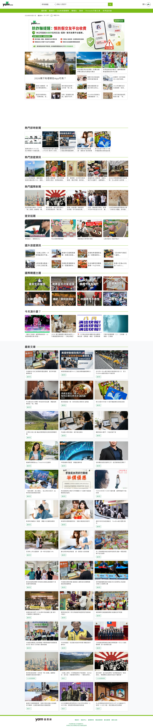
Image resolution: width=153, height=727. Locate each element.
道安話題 (30, 216)
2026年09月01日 (30, 15)
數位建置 (107, 720)
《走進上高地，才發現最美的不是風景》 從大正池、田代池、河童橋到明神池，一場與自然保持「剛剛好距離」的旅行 (76, 675)
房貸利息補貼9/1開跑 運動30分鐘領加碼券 (40, 521)
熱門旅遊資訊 (33, 157)
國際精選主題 (33, 273)
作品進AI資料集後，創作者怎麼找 (72, 432)
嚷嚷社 (74, 11)
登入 (144, 4)
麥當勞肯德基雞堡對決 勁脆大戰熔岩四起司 (75, 521)
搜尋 (81, 11)
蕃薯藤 (8, 4)
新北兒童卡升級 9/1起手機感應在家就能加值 (110, 402)
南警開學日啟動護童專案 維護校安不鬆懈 (109, 612)
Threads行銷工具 (92, 11)
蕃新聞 (44, 11)
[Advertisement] (72, 113)
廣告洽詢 (114, 720)
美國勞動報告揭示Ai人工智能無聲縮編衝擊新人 (76, 371)
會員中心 (84, 720)
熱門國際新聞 (33, 186)
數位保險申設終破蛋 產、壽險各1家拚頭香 (75, 551)
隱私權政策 (99, 720)
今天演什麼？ (33, 311)
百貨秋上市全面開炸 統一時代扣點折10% (40, 551)
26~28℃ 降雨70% (51, 15)
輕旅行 (52, 11)
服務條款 (91, 720)
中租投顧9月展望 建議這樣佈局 (71, 462)
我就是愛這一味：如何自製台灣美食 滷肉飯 (75, 402)
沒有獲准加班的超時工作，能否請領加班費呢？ (111, 462)
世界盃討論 (107, 11)
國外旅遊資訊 (33, 245)
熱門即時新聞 (33, 127)
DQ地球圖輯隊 (63, 11)
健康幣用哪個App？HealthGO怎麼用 (38, 462)
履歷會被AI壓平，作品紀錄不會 (106, 432)
